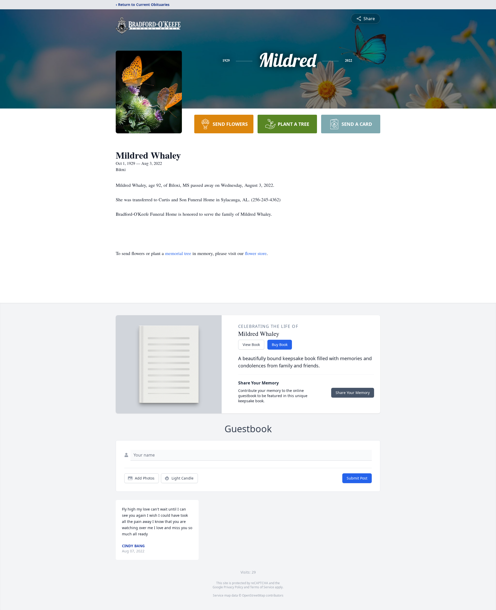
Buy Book (280, 344)
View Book (251, 344)
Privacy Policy (233, 587)
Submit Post (357, 478)
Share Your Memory (353, 392)
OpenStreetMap (253, 595)
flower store (256, 253)
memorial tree (178, 253)
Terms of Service (262, 587)
